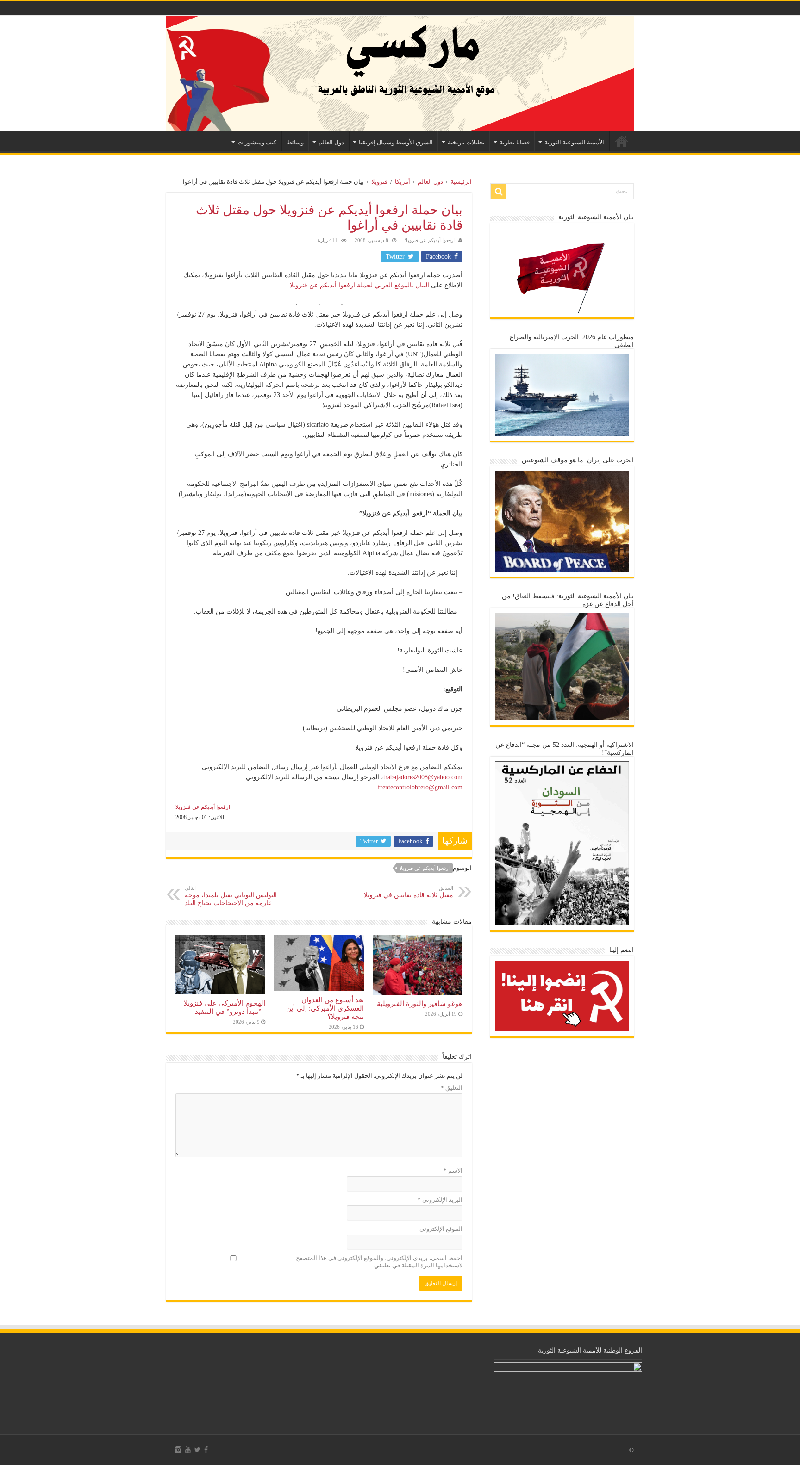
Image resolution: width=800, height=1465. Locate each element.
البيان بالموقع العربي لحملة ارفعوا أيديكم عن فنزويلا (359, 285)
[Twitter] (197, 1449)
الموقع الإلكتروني (440, 1228)
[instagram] (178, 1449)
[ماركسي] (400, 73)
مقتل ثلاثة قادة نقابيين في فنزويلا (408, 892)
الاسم (453, 1170)
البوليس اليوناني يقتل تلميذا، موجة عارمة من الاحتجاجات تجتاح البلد (231, 895)
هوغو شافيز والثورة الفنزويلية (419, 1003)
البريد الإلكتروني (440, 1199)
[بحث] (498, 191)
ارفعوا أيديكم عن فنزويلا (430, 240)
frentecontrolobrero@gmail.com (420, 787)
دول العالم (331, 142)
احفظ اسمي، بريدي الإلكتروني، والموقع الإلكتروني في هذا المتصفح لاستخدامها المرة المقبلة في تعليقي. (379, 1261)
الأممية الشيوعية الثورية (574, 142)
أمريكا (402, 181)
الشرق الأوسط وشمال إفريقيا (396, 142)
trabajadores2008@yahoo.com (422, 777)
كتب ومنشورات (257, 142)
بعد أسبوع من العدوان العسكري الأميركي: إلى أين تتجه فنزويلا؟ (325, 1008)
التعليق (451, 1087)
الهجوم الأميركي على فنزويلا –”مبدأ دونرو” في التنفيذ (224, 1007)
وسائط (295, 142)
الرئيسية (622, 141)
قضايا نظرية (515, 142)
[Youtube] (188, 1449)
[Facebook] (206, 1449)
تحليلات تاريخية (466, 142)
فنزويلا (379, 181)
